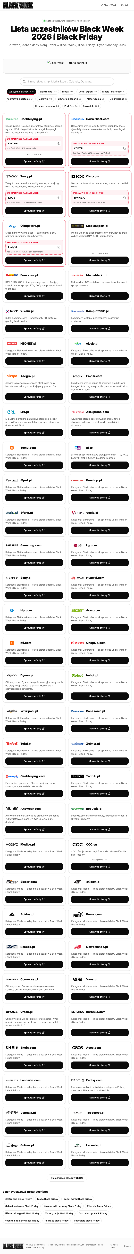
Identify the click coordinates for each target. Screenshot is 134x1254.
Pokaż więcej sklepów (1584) (67, 1177)
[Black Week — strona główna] (18, 5)
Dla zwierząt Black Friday (93, 1213)
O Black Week (109, 5)
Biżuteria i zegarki (69, 98)
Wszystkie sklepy (21, 91)
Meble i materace (113, 91)
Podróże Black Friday (56, 1220)
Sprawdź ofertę (32, 161)
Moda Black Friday (47, 1199)
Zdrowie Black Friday (99, 1206)
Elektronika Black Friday (18, 1199)
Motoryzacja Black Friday (59, 1213)
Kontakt (125, 5)
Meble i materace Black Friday (21, 1206)
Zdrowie (45, 98)
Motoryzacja (95, 98)
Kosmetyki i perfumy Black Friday (63, 1206)
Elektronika (48, 91)
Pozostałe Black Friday (87, 1220)
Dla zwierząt (118, 98)
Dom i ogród (88, 91)
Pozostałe (91, 106)
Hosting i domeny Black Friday (22, 1220)
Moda (67, 91)
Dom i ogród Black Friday (78, 1199)
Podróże (70, 106)
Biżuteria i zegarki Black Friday (22, 1213)
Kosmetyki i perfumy (20, 98)
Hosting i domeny (47, 106)
